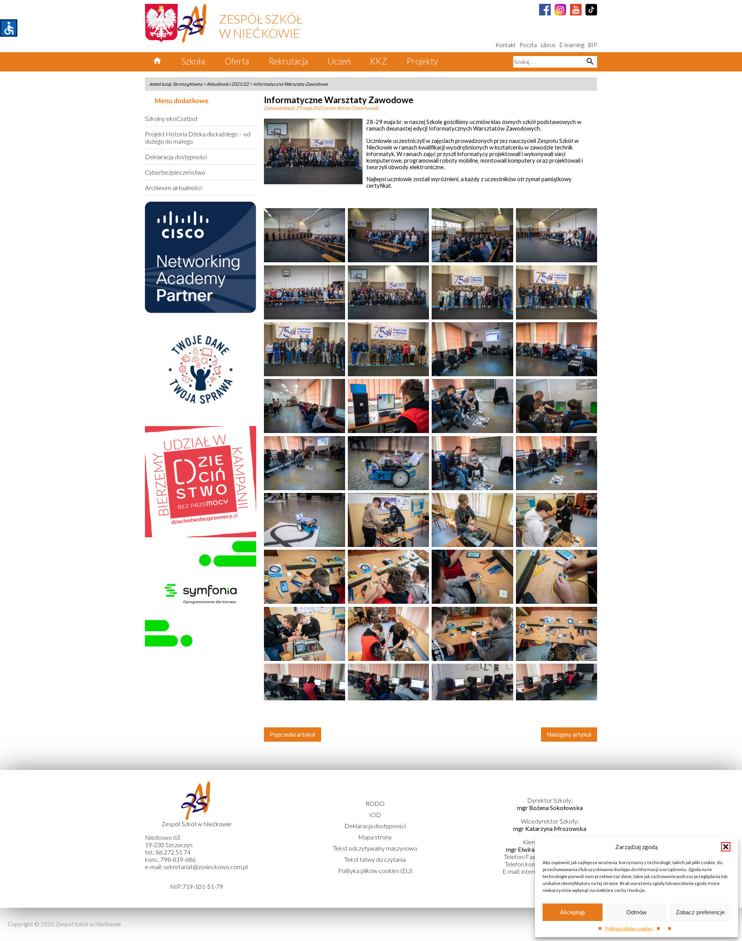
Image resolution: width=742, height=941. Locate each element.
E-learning (572, 45)
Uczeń (339, 61)
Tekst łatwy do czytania (375, 859)
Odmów (636, 912)
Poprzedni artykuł (292, 734)
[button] (725, 846)
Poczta (528, 45)
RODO (375, 803)
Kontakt (505, 45)
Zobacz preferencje (700, 912)
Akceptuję (572, 912)
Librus (548, 45)
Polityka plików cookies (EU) (375, 870)
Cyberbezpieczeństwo (175, 172)
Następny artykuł (569, 734)
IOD (375, 814)
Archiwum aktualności (173, 187)
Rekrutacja (288, 61)
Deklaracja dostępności (176, 156)
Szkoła (193, 61)
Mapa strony (375, 837)
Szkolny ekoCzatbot (171, 118)
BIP (592, 45)
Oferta (237, 61)
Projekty (422, 61)
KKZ (378, 61)
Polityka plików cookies (629, 928)
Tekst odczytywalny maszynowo (375, 848)
